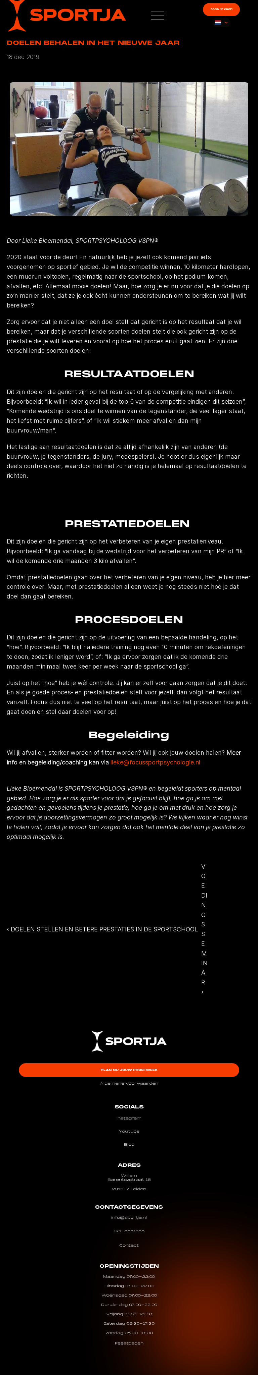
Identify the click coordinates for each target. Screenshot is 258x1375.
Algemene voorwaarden (129, 1084)
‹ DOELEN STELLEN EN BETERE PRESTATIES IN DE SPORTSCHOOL (102, 929)
